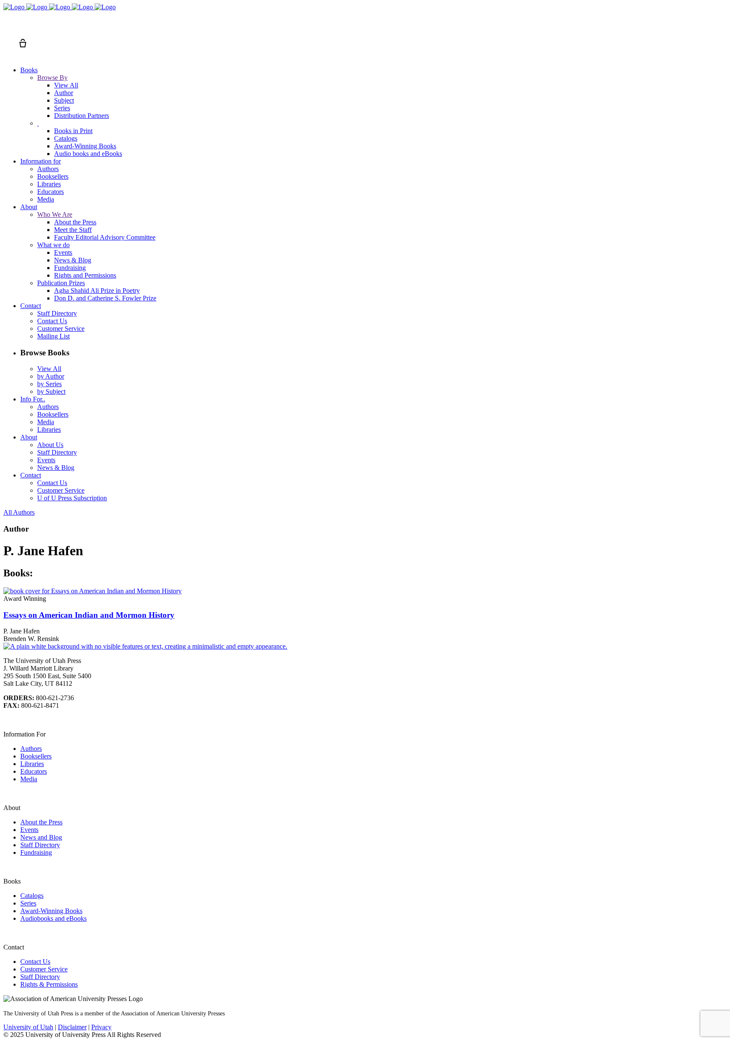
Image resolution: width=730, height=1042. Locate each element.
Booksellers (36, 756)
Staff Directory (40, 844)
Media (28, 779)
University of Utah (28, 1027)
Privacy (101, 1027)
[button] (7, 28)
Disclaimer (72, 1027)
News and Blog (41, 837)
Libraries (32, 763)
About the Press (41, 822)
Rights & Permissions (49, 984)
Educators (33, 771)
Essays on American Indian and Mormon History (88, 615)
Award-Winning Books (51, 910)
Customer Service (44, 969)
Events (29, 829)
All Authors (19, 512)
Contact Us (35, 961)
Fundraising (36, 852)
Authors (31, 748)
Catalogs (32, 895)
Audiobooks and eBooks (53, 918)
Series (28, 903)
